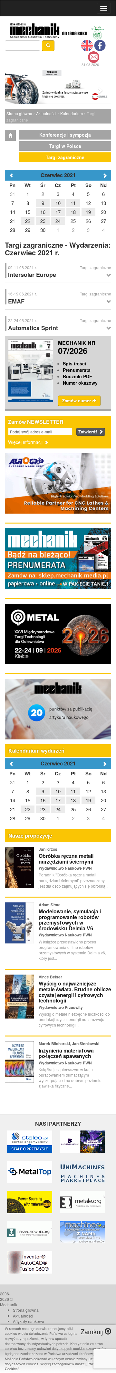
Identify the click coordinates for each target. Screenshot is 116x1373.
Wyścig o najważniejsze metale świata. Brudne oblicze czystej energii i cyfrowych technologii (75, 992)
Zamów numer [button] (77, 400)
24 (58, 809)
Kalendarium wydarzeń (36, 750)
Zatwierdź (88, 432)
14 (12, 800)
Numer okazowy (80, 382)
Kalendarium (71, 113)
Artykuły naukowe (28, 1321)
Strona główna (19, 113)
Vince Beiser (50, 977)
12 (88, 791)
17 (58, 800)
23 (42, 809)
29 (27, 818)
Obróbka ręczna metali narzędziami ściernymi (66, 858)
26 (88, 809)
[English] (87, 45)
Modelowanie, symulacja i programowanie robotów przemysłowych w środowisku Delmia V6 (70, 920)
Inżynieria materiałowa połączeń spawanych (66, 1053)
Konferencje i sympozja (65, 135)
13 (103, 791)
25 (73, 809)
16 (42, 800)
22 (27, 809)
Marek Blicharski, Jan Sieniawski (69, 1043)
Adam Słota (50, 905)
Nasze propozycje (30, 835)
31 (12, 782)
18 (73, 800)
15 (27, 800)
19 (88, 800)
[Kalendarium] (10, 135)
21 (12, 809)
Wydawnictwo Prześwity (61, 1007)
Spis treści (74, 363)
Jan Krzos (48, 849)
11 (73, 791)
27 (103, 809)
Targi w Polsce (65, 146)
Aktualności (46, 113)
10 (58, 791)
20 (103, 800)
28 (12, 818)
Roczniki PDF (77, 376)
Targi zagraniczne (65, 157)
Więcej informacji (26, 442)
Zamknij (93, 1331)
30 (42, 818)
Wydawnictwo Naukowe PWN (65, 868)
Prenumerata (77, 370)
